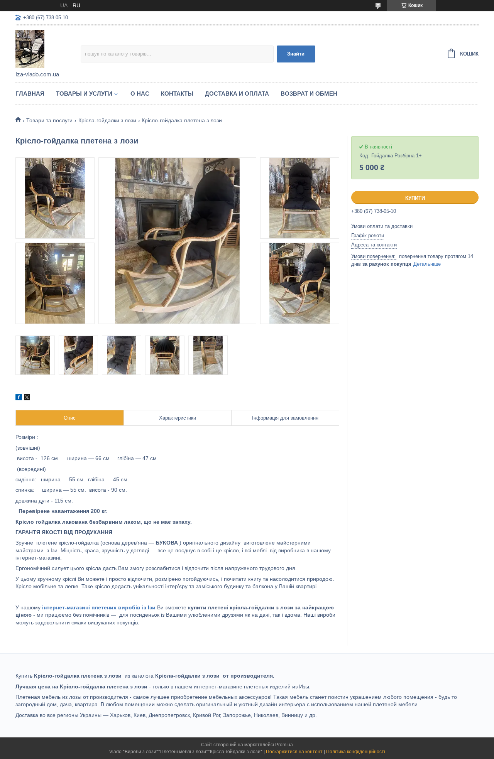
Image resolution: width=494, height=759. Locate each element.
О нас (139, 93)
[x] (27, 398)
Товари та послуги (49, 120)
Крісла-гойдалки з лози (107, 120)
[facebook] (18, 398)
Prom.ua (284, 744)
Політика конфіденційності (355, 751)
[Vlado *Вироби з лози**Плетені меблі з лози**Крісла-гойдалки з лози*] (48, 48)
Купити (415, 198)
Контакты (177, 93)
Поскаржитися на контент (294, 751)
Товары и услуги (84, 93)
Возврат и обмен (309, 93)
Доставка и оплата (237, 93)
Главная (29, 93)
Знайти (296, 54)
